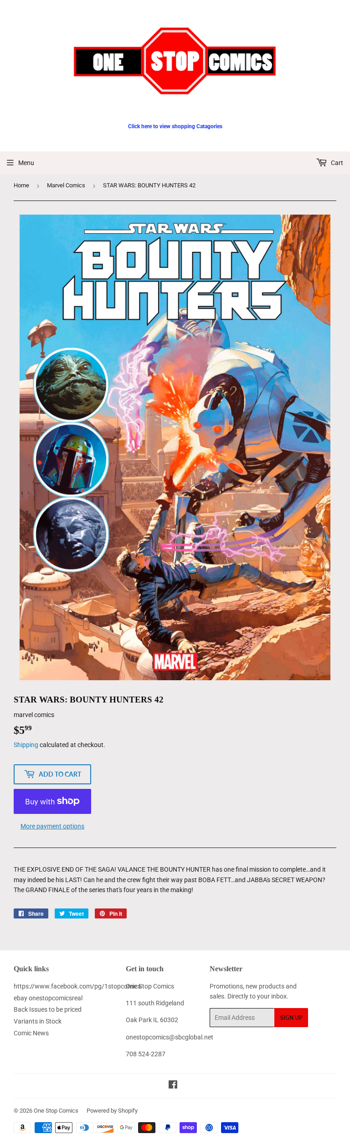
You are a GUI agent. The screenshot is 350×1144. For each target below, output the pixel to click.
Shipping (26, 744)
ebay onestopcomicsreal (48, 998)
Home (21, 185)
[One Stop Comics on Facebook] (173, 1085)
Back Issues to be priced (48, 1009)
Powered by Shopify (112, 1110)
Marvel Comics (66, 185)
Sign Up (291, 1017)
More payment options (52, 826)
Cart (336, 162)
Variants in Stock (38, 1021)
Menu (26, 162)
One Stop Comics (56, 1110)
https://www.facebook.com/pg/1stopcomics (77, 986)
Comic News (31, 1033)
